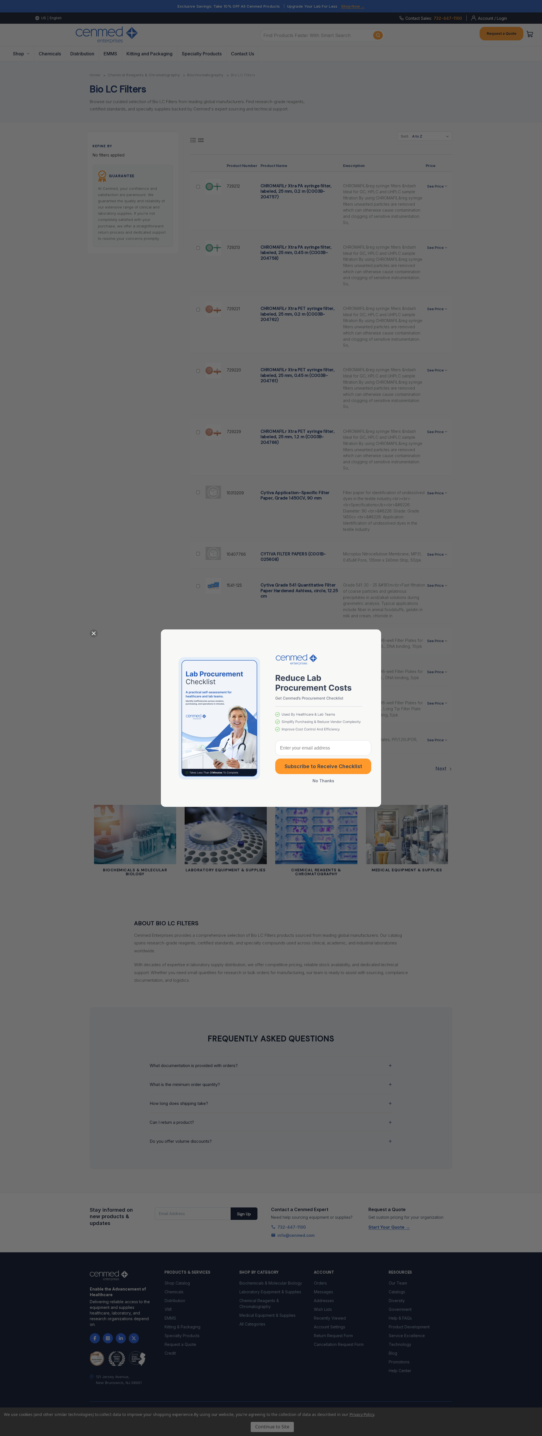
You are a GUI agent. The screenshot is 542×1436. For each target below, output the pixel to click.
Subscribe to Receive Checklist (323, 766)
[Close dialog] (94, 633)
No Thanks (323, 780)
